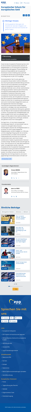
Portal (4, 382)
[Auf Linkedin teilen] (29, 15)
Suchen (27, 3)
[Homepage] (3, 3)
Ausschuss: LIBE (7, 159)
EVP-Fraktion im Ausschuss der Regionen (13, 334)
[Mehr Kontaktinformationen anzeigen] (18, 178)
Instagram (14, 321)
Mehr (16, 289)
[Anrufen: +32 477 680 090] (14, 196)
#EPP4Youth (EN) (7, 343)
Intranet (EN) (6, 347)
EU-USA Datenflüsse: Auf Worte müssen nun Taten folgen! (21, 240)
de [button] (21, 3)
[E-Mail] (11, 178)
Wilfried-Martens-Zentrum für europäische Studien (14, 339)
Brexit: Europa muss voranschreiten (21, 262)
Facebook (6, 318)
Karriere (4, 361)
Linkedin (6, 321)
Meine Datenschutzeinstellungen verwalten (14, 371)
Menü (17, 3)
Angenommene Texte (8, 392)
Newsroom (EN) (6, 357)
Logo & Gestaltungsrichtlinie (10, 350)
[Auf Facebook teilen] (24, 15)
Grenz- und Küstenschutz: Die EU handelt (21, 252)
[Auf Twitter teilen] (26, 15)
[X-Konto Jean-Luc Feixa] (16, 196)
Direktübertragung (7, 396)
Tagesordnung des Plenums (10, 385)
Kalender (4, 389)
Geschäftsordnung (7, 375)
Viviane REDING (15, 170)
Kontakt (4, 364)
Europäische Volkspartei (9, 331)
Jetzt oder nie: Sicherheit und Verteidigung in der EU (21, 229)
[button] (28, 58)
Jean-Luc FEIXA (15, 188)
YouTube (19, 318)
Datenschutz (5, 368)
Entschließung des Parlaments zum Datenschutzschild (21, 275)
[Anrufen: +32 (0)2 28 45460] (14, 178)
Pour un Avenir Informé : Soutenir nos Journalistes (21, 217)
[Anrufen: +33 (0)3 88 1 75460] (16, 178)
